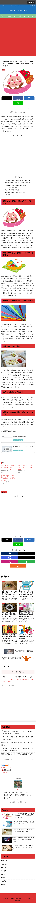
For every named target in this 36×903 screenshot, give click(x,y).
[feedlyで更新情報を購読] (26, 561)
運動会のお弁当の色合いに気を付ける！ (16, 185)
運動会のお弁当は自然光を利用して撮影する (18, 180)
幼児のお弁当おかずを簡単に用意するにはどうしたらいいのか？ (25, 467)
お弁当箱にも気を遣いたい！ (14, 187)
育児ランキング (5, 772)
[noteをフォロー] (26, 557)
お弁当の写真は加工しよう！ (14, 190)
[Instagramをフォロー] (9, 557)
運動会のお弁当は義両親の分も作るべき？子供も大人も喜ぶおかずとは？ (8, 467)
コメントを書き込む (18, 672)
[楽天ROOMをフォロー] (9, 561)
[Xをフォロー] (26, 553)
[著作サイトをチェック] (9, 553)
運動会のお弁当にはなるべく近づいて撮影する (18, 182)
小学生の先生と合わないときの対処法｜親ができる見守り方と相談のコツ (17, 738)
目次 (15, 177)
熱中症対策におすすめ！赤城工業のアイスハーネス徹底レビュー (17, 744)
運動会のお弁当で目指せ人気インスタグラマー (18, 192)
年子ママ (18, 790)
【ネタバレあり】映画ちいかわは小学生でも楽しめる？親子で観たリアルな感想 (16, 732)
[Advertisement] (18, 38)
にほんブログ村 (6, 767)
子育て (4, 492)
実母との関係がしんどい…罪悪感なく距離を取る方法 (17, 754)
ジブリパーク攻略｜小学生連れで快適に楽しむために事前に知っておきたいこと (17, 749)
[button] (32, 759)
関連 (9, 194)
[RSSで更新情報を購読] (18, 566)
